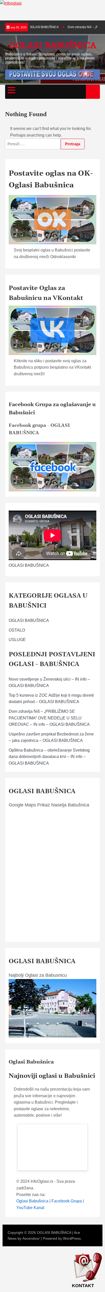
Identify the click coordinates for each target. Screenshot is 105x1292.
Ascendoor (31, 1238)
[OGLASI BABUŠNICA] (52, 490)
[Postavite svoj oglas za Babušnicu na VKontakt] (52, 330)
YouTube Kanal (30, 1207)
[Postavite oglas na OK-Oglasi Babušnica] (52, 220)
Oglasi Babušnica (32, 1201)
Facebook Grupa (66, 1201)
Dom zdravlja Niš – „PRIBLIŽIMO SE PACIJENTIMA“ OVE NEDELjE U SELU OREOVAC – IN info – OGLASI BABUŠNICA (49, 718)
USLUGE (17, 639)
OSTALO (17, 630)
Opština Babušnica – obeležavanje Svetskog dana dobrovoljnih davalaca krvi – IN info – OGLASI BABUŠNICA (49, 756)
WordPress (72, 1238)
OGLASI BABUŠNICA (52, 45)
